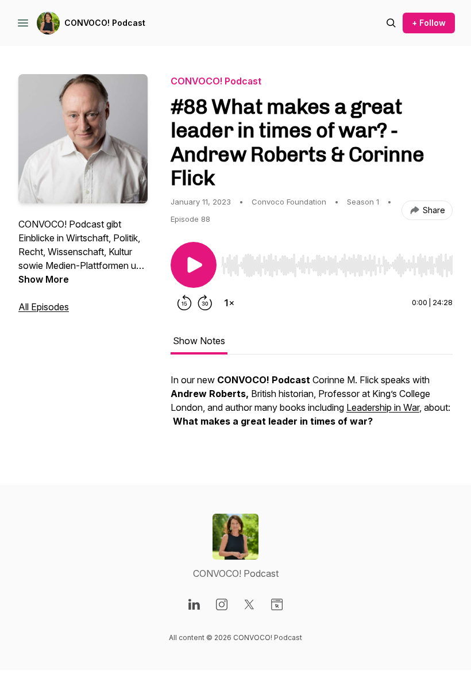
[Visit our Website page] (277, 604)
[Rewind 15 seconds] (184, 303)
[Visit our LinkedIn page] (194, 604)
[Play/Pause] (194, 265)
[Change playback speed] (229, 303)
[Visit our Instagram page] (221, 604)
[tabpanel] (312, 406)
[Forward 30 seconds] (205, 303)
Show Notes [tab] (199, 340)
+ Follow (429, 23)
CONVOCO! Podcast (104, 23)
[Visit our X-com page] (249, 604)
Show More (43, 279)
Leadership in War (382, 407)
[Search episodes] (391, 23)
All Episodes (43, 307)
